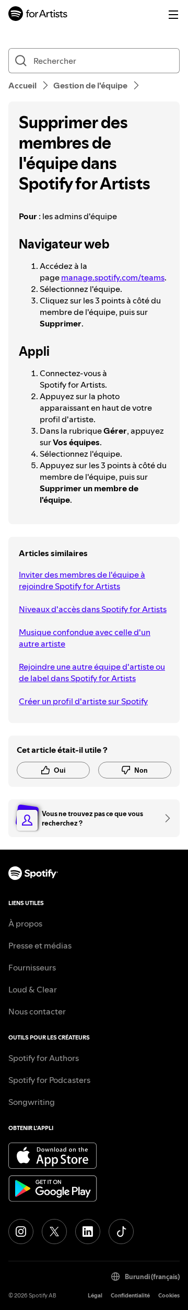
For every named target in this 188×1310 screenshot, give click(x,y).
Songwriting (31, 1102)
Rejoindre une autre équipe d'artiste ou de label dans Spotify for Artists (92, 672)
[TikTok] (121, 1231)
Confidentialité (130, 1296)
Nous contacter (37, 1011)
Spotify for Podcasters (49, 1080)
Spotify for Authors (43, 1058)
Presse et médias (40, 945)
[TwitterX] (54, 1231)
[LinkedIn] (87, 1231)
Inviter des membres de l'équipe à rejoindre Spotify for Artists (82, 580)
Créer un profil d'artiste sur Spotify (83, 701)
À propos (25, 923)
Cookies (169, 1296)
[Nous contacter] (164, 818)
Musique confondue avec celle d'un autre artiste (84, 637)
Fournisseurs (32, 967)
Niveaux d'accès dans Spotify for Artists (93, 609)
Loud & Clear (32, 989)
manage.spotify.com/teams (112, 277)
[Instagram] (20, 1231)
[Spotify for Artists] (38, 15)
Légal (95, 1296)
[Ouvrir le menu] (173, 14)
